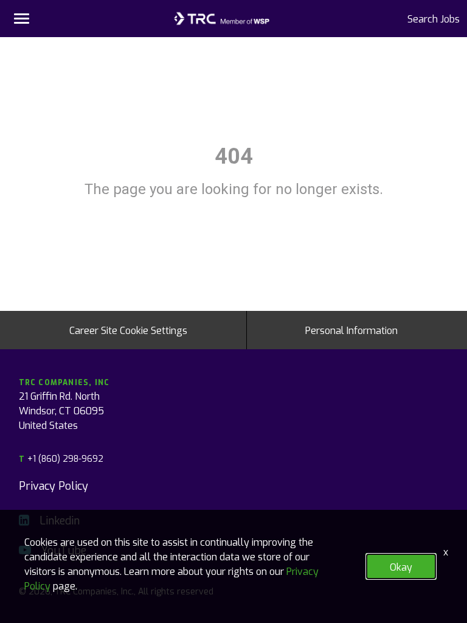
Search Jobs (433, 18)
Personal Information (351, 329)
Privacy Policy (53, 485)
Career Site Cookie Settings (128, 329)
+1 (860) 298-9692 (61, 458)
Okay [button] (401, 566)
